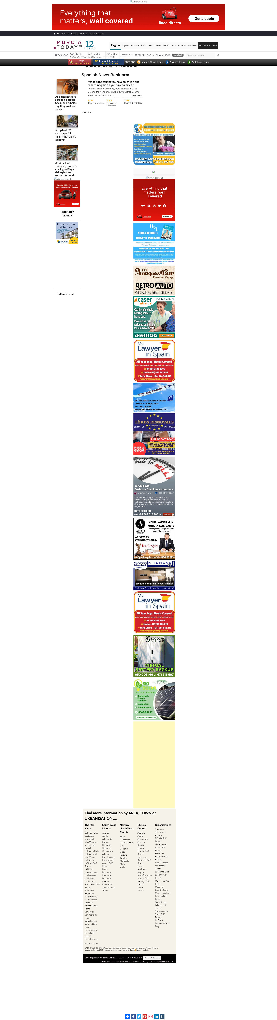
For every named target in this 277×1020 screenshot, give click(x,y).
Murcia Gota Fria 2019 (94, 950)
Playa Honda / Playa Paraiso (91, 898)
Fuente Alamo (108, 857)
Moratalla (124, 860)
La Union (89, 869)
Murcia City (142, 878)
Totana (105, 890)
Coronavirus (133, 948)
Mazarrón (182, 45)
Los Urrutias (90, 881)
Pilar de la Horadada (89, 892)
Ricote (140, 887)
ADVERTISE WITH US (79, 34)
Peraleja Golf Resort (143, 883)
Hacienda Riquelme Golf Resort (144, 860)
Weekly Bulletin (142, 950)
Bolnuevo (106, 845)
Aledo (105, 835)
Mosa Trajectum (144, 875)
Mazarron (106, 872)
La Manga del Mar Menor (91, 855)
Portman (89, 902)
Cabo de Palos (91, 832)
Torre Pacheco (91, 939)
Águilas (125, 45)
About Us (154, 962)
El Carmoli (89, 839)
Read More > (137, 95)
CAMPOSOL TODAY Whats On (98, 948)
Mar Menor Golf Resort (92, 886)
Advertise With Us (166, 962)
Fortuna (123, 854)
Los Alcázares (169, 45)
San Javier (192, 45)
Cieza (122, 851)
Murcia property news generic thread (120, 950)
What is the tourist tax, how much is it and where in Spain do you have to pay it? (114, 83)
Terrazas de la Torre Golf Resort (91, 933)
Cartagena (89, 835)
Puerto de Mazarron (106, 877)
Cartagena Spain (119, 948)
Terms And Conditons (123, 962)
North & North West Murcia (127, 828)
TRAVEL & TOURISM (133, 103)
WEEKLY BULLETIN (96, 34)
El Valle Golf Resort (143, 852)
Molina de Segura (142, 871)
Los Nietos (89, 878)
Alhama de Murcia (138, 45)
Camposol (107, 848)
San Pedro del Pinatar (91, 916)
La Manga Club (92, 851)
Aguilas (105, 832)
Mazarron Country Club (161, 888)
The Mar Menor (89, 826)
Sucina (140, 890)
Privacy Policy (138, 962)
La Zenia (159, 920)
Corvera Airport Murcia (148, 948)
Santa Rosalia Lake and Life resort (91, 923)
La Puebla (89, 860)
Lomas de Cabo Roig (162, 925)
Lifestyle (125, 55)
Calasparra (125, 839)
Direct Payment (107, 962)
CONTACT (65, 34)
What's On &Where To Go (95, 55)
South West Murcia (109, 826)
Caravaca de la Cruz (126, 844)
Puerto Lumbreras (107, 883)
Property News (143, 55)
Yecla (122, 867)
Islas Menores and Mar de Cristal (91, 845)
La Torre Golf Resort (91, 865)
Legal (147, 962)
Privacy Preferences (152, 958)
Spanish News (163, 55)
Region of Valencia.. (96, 103)
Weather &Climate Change (78, 55)
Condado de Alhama (107, 852)
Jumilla (151, 45)
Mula (122, 863)
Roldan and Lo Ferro (91, 907)
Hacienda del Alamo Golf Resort (108, 863)
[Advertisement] (154, 764)
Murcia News (61, 55)
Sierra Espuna (108, 887)
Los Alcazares (91, 872)
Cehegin (124, 848)
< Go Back (88, 112)
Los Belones (90, 875)
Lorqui (140, 866)
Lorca (158, 45)
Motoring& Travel (112, 55)
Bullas (123, 836)
